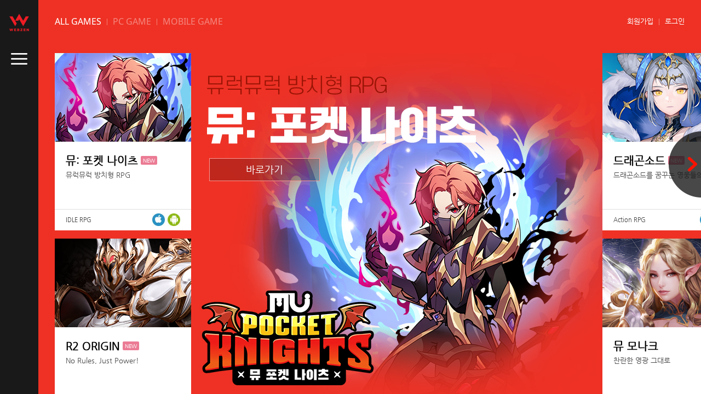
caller (19, 59)
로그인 (675, 21)
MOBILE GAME (193, 21)
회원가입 (640, 21)
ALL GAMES (78, 21)
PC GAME (132, 21)
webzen (19, 22)
